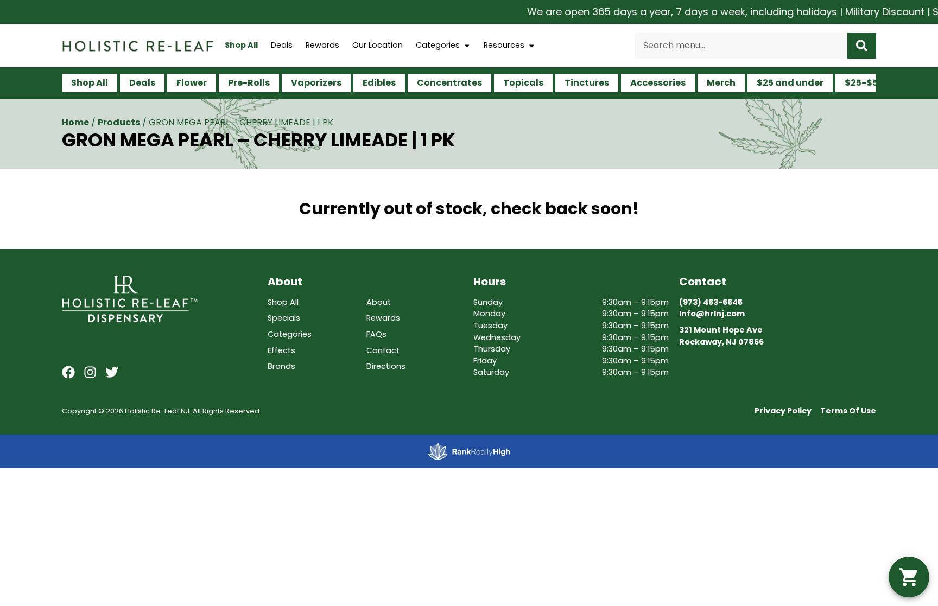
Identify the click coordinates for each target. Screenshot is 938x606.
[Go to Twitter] (111, 372)
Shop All (241, 45)
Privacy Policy (783, 410)
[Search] (861, 46)
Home (75, 122)
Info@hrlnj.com (712, 313)
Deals (282, 45)
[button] (909, 577)
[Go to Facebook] (68, 372)
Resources (504, 45)
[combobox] (741, 46)
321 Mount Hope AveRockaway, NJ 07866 (721, 335)
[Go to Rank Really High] (469, 451)
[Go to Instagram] (90, 372)
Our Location (377, 45)
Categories (438, 45)
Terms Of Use (848, 410)
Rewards (322, 45)
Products (119, 122)
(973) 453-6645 (711, 302)
